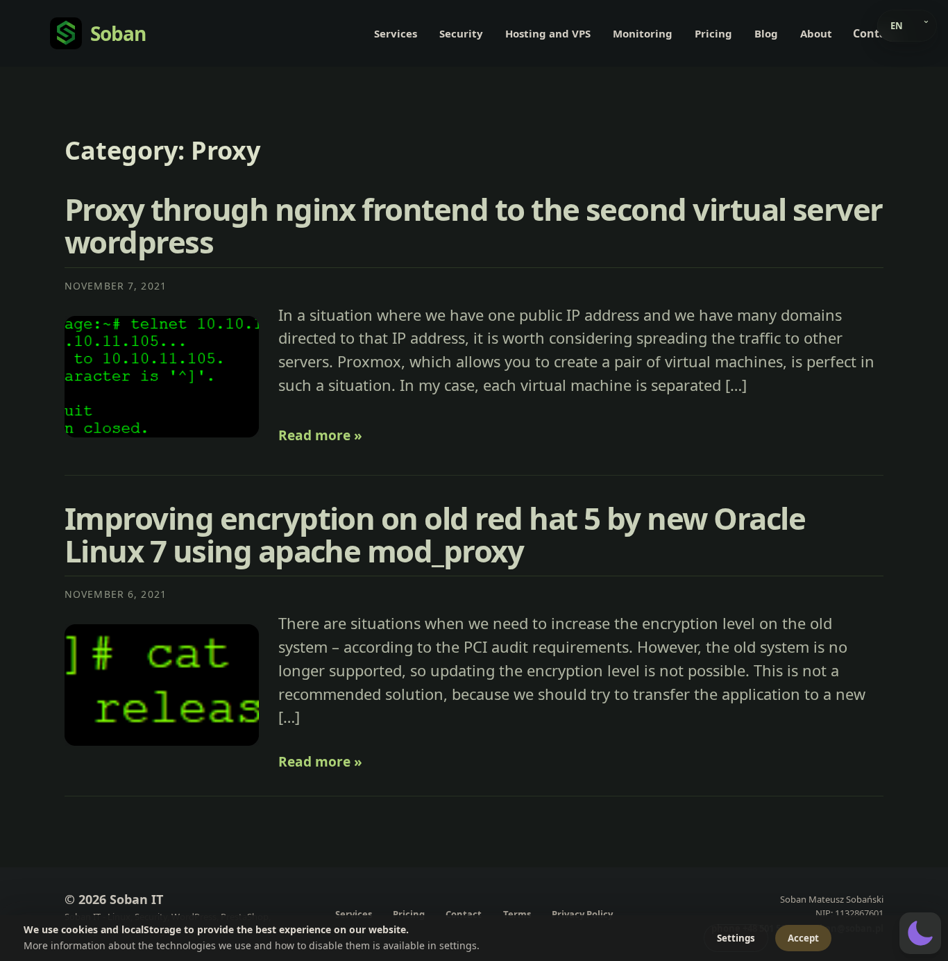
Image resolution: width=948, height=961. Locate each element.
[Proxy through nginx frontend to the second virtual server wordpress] (162, 376)
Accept (803, 938)
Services (395, 33)
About (816, 33)
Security (461, 33)
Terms (517, 914)
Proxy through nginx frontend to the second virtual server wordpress (474, 225)
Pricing (713, 33)
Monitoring (642, 33)
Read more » (320, 435)
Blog (766, 33)
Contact (875, 33)
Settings (736, 938)
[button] (920, 933)
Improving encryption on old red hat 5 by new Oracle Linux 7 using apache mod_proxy (435, 534)
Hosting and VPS (548, 33)
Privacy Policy (582, 914)
